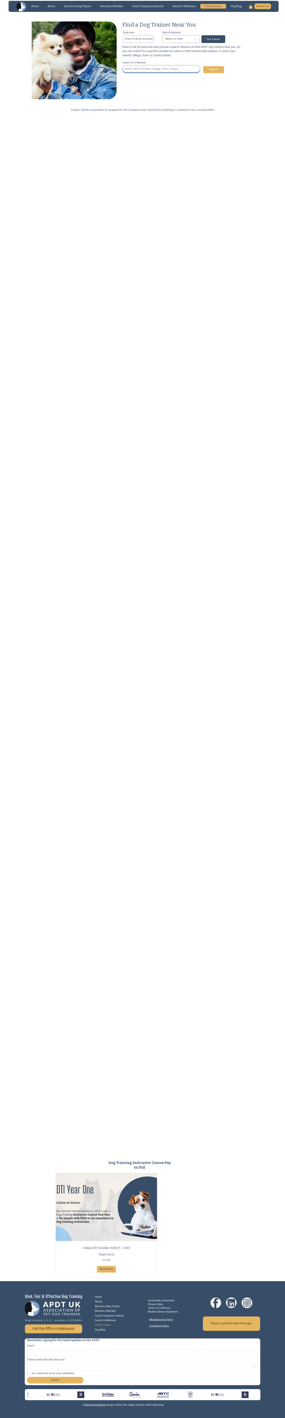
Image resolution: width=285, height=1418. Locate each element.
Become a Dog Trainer (107, 1306)
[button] (251, 6)
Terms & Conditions (159, 1308)
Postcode (128, 32)
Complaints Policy (159, 1326)
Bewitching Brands (95, 1405)
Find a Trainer (103, 1325)
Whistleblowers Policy (161, 1319)
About (98, 1301)
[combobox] (142, 1366)
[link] (106, 1248)
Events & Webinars (105, 1320)
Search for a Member (134, 63)
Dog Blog (100, 1330)
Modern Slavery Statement (163, 1312)
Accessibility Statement (161, 1300)
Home (98, 1297)
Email (31, 1345)
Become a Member (105, 1311)
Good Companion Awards (109, 1315)
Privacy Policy (155, 1304)
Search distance (171, 32)
